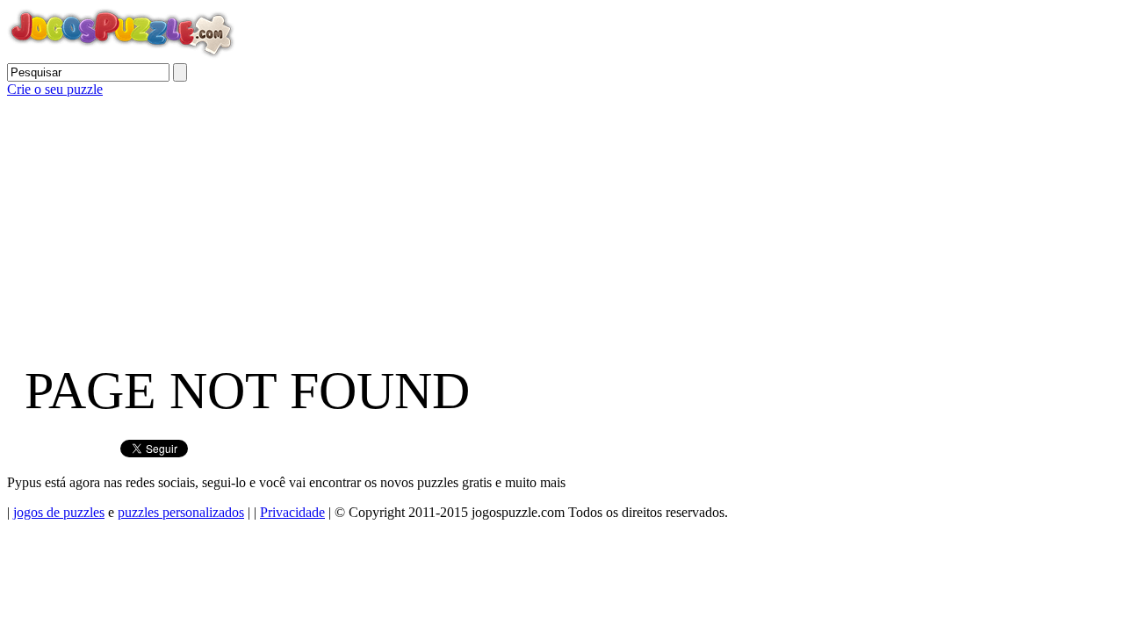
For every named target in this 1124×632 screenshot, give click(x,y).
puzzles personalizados (181, 512)
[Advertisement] (534, 220)
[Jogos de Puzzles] (121, 54)
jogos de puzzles (58, 512)
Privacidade (292, 512)
